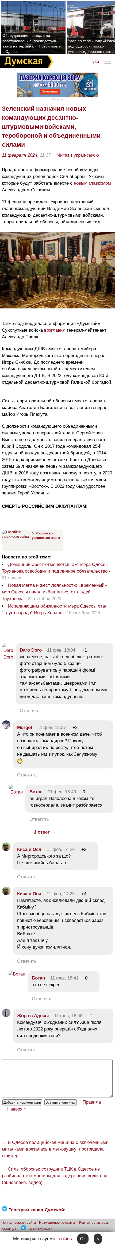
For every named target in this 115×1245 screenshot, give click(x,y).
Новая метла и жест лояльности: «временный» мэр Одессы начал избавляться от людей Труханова (54, 592)
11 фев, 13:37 (52, 727)
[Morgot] (6, 727)
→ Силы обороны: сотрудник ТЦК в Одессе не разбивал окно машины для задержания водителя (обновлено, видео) (54, 1176)
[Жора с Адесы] (6, 1015)
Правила (92, 1102)
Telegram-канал (40, 1229)
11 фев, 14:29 (61, 893)
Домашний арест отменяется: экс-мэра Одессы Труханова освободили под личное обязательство (55, 568)
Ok (83, 1238)
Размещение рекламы (57, 1222)
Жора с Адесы (33, 1015)
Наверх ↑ (16, 1109)
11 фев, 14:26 (61, 849)
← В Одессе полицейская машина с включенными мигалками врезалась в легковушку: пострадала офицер (55, 1149)
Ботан (36, 791)
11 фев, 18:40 (62, 791)
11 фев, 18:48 (68, 1015)
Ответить (29, 710)
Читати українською (78, 155)
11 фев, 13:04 (61, 650)
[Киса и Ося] (6, 849)
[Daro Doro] (7, 657)
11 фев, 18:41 (64, 978)
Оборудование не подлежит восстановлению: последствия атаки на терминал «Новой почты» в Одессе (32, 43)
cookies (64, 1238)
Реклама (57, 99)
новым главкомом (92, 183)
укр (95, 61)
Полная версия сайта (18, 1222)
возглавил (55, 330)
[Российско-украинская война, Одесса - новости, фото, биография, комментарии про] (16, 536)
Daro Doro (31, 650)
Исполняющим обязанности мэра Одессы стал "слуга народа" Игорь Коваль (55, 609)
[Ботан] (16, 792)
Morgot (24, 727)
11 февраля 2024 (19, 155)
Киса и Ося (29, 849)
